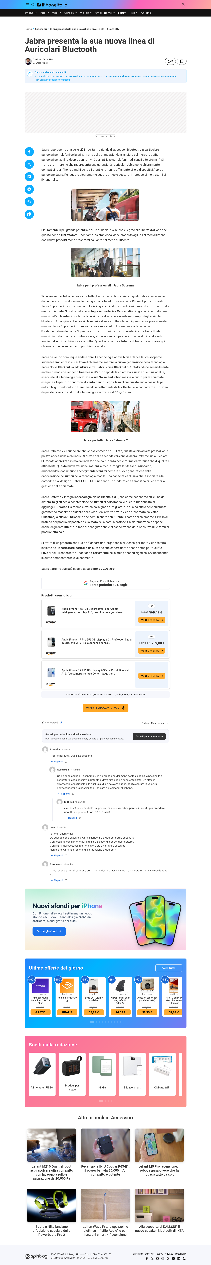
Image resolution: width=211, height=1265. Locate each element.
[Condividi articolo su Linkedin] (29, 176)
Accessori (41, 29)
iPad (43, 13)
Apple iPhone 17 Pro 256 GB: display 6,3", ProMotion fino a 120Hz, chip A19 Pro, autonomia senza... (97, 641)
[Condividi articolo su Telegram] (29, 189)
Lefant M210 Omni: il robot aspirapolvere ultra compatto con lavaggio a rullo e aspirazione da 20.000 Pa (51, 1172)
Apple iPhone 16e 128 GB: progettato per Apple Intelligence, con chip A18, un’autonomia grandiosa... (93, 610)
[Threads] (168, 1258)
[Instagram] (163, 1258)
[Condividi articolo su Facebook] (29, 151)
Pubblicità (180, 1253)
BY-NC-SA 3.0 (79, 1257)
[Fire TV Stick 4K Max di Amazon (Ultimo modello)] (174, 985)
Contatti (150, 1253)
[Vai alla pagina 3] (99, 1022)
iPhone (29, 13)
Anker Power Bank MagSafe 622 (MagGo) (120, 1000)
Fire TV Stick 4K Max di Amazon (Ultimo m (174, 1000)
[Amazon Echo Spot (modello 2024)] (147, 985)
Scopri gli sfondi (47, 931)
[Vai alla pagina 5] (105, 1022)
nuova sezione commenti (56, 79)
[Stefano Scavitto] (28, 61)
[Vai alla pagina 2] (96, 1022)
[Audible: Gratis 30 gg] (67, 985)
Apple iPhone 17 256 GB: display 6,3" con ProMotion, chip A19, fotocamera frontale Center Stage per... (96, 672)
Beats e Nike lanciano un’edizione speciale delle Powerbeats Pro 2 (51, 1231)
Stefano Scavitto (43, 59)
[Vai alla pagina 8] (114, 1022)
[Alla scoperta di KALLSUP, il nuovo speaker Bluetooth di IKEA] (159, 1205)
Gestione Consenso (98, 1257)
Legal (160, 1253)
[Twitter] (152, 1258)
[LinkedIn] (179, 1258)
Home (28, 29)
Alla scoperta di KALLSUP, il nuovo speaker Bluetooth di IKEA (159, 1229)
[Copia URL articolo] (29, 214)
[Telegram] (173, 1258)
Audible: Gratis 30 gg (67, 999)
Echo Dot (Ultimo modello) (94, 999)
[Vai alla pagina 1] (92, 1022)
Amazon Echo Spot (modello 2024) (147, 999)
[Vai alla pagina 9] (117, 1022)
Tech (134, 13)
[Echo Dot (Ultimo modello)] (94, 985)
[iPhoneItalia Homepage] (52, 5)
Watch (84, 13)
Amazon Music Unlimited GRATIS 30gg (40, 1000)
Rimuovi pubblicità (105, 136)
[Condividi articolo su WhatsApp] (29, 201)
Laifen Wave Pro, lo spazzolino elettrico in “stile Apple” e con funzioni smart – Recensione (105, 1231)
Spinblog (69, 1254)
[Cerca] (33, 5)
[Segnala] (66, 761)
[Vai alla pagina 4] (102, 1022)
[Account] (183, 4)
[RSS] (184, 1258)
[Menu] (27, 5)
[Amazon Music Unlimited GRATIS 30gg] (41, 985)
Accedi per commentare (149, 736)
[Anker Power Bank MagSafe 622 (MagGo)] (121, 985)
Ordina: (145, 723)
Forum (122, 13)
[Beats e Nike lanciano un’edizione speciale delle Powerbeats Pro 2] (51, 1205)
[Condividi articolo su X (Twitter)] (29, 164)
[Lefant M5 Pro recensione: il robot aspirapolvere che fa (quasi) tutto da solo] (159, 1145)
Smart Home (103, 13)
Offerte (146, 13)
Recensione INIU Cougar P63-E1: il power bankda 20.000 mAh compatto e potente (105, 1170)
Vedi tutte (168, 968)
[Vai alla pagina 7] (111, 1022)
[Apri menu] (69, 4)
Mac (55, 13)
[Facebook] (147, 1258)
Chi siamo (138, 1253)
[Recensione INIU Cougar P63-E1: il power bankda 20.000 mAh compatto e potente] (105, 1145)
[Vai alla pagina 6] (108, 1022)
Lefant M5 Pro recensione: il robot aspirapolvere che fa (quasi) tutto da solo (159, 1170)
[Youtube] (157, 1258)
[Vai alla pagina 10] (120, 1022)
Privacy (169, 1253)
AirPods (69, 13)
